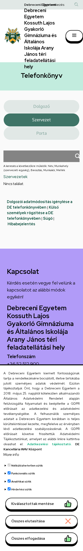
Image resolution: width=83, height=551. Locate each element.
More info (11, 454)
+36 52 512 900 (23, 364)
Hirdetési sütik (21, 489)
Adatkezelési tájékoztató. (49, 444)
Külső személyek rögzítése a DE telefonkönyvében (33, 213)
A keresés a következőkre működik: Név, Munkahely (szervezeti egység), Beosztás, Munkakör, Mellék (35, 168)
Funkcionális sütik (23, 473)
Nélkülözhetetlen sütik (27, 465)
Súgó (48, 218)
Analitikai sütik (21, 481)
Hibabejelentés (21, 224)
